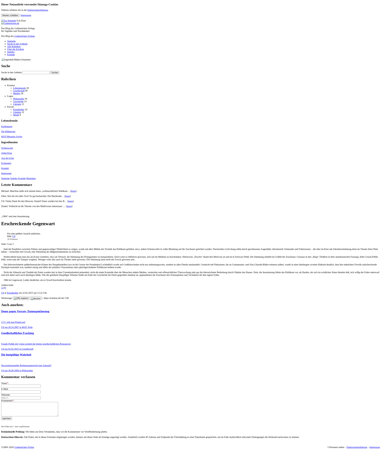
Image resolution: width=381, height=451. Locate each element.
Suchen (54, 72)
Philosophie (18, 98)
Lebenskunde (19, 88)
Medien (16, 93)
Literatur (17, 104)
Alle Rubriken (14, 46)
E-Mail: (4, 389)
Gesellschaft (19, 90)
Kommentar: (7, 400)
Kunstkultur (18, 109)
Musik (16, 115)
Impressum (26, 15)
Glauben (17, 112)
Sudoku (10, 52)
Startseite (11, 41)
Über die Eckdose (15, 49)
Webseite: (5, 395)
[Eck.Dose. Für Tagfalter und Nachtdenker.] (8, 20)
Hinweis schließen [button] (10, 15)
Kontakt (11, 54)
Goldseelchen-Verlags (24, 36)
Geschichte (18, 101)
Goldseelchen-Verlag (24, 447)
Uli (13, 236)
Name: (5, 383)
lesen (73, 191)
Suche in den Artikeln (17, 44)
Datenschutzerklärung (37, 10)
